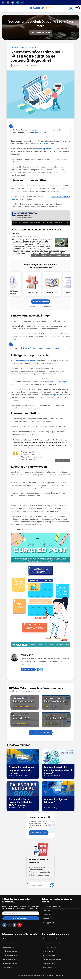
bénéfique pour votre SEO (46, 149)
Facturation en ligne (10, 939)
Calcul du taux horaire (11, 955)
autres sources (46, 162)
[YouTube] (19, 925)
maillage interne (56, 395)
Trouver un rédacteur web (36, 132)
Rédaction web (19, 47)
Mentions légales (48, 963)
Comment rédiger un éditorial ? (55, 801)
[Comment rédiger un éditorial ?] (58, 788)
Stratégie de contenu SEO (52, 907)
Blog (11, 47)
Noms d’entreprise (9, 959)
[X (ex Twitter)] (9, 925)
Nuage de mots (8, 947)
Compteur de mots (10, 943)
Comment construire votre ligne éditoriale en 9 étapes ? (58, 770)
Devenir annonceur (49, 947)
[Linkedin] (4, 925)
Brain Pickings (65, 460)
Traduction (46, 915)
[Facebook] (14, 925)
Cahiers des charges (10, 951)
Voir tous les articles (28, 669)
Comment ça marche (50, 939)
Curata (42, 167)
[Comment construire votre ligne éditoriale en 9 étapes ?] (58, 756)
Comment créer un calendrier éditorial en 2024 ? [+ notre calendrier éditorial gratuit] (21, 805)
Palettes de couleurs (10, 963)
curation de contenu (49, 144)
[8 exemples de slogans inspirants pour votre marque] (23, 756)
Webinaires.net (8, 967)
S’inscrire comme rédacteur (52, 943)
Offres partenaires (49, 955)
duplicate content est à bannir (24, 361)
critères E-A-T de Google (57, 382)
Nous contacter (48, 951)
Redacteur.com (27, 975)
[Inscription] (52, 885)
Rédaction (46, 911)
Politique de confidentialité (52, 959)
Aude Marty (16, 65)
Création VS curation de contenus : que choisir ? (42, 348)
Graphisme (46, 919)
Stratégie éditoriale (30, 47)
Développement (48, 923)
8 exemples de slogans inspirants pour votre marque (21, 770)
